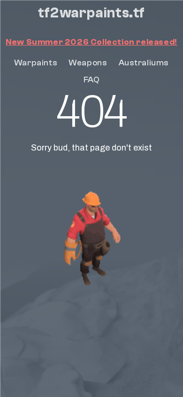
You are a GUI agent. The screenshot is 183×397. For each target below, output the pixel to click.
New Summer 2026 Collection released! (91, 42)
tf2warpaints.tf (91, 13)
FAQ (92, 80)
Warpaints (35, 63)
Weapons (88, 63)
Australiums (144, 63)
